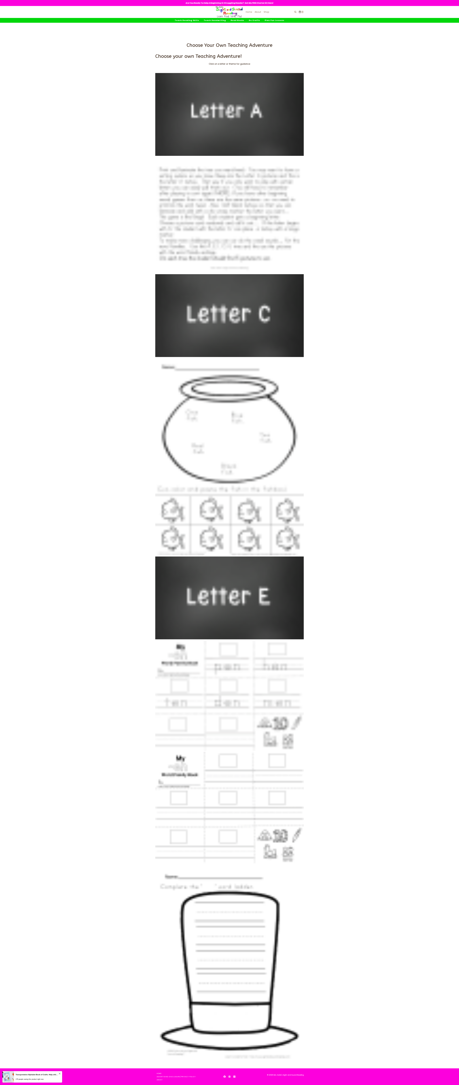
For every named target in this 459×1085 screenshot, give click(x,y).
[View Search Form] (295, 12)
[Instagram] (234, 1076)
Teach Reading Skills (187, 20)
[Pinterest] (229, 1076)
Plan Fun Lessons (274, 20)
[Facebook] (224, 1076)
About (258, 11)
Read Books (237, 20)
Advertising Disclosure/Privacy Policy (176, 1077)
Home (249, 11)
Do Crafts (254, 20)
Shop (266, 11)
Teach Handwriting (215, 20)
